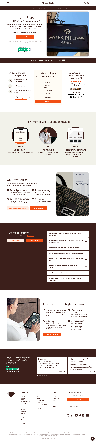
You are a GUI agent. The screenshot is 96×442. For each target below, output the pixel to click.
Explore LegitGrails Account (17, 208)
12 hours (47, 82)
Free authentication (42, 404)
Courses (39, 395)
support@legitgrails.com (73, 406)
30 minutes (48, 91)
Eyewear (23, 422)
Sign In (80, 3)
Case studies (40, 402)
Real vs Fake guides (40, 397)
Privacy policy (56, 398)
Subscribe (78, 399)
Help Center (30, 236)
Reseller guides (41, 400)
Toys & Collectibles (25, 424)
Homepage (31, 8)
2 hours (47, 88)
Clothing (23, 413)
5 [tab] (44, 375)
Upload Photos (46, 101)
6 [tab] (46, 375)
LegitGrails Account (21, 99)
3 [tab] (40, 375)
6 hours (47, 85)
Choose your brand (41, 8)
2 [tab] (39, 375)
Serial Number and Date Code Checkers (25, 398)
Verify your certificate (23, 404)
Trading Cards (24, 426)
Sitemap (55, 402)
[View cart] (85, 3)
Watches (23, 420)
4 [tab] (42, 375)
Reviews (39, 411)
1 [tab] (37, 375)
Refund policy (56, 400)
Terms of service (55, 395)
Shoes (22, 415)
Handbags (23, 411)
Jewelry (23, 418)
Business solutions (25, 401)
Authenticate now (25, 37)
